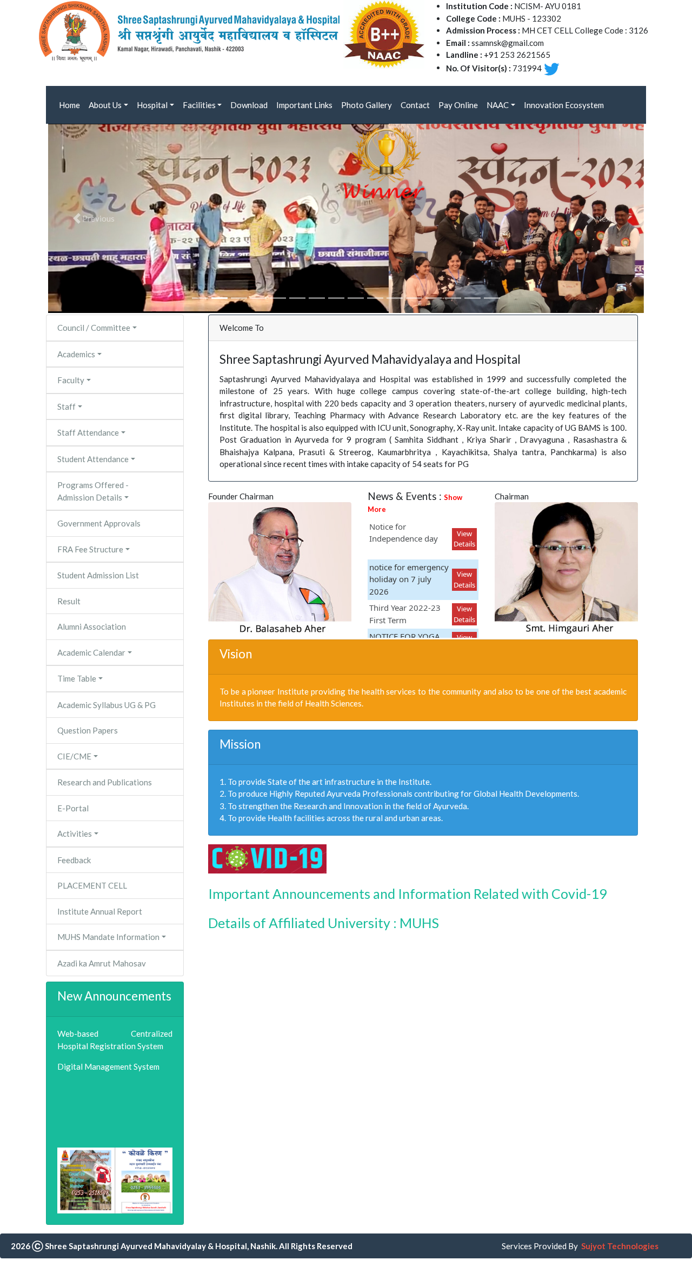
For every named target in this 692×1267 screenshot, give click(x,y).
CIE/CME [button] (74, 756)
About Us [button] (105, 105)
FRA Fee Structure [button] (90, 549)
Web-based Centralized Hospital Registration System (114, 1040)
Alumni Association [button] (91, 626)
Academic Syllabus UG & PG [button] (106, 705)
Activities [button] (74, 833)
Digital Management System (108, 1066)
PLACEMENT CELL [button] (92, 885)
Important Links (304, 105)
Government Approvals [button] (99, 523)
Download (249, 105)
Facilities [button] (199, 105)
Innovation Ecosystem (564, 105)
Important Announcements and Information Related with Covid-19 (407, 893)
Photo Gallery (366, 105)
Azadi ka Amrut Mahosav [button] (101, 963)
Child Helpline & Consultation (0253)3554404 (110, 1127)
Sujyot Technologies (619, 1246)
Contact (415, 105)
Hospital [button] (152, 105)
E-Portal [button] (73, 808)
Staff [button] (66, 406)
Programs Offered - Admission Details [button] (93, 491)
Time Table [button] (76, 678)
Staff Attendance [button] (88, 432)
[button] (92, 218)
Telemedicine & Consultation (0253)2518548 (108, 1094)
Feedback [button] (74, 860)
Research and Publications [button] (104, 782)
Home (69, 105)
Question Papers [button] (87, 730)
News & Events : (415, 502)
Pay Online (458, 105)
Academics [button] (76, 354)
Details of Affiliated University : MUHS (323, 923)
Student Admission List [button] (98, 575)
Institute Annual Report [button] (99, 911)
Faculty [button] (70, 380)
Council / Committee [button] (93, 327)
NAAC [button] (498, 105)
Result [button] (69, 601)
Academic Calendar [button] (91, 652)
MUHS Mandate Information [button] (108, 937)
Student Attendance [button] (93, 459)
